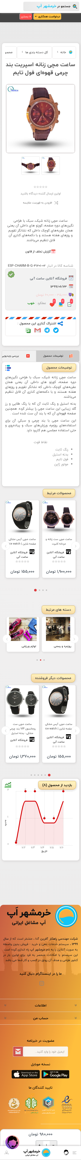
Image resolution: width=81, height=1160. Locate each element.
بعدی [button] (5, 546)
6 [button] (31, 776)
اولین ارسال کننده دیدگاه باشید (41, 193)
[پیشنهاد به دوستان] (37, 330)
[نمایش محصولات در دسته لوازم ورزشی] (23, 629)
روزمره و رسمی (62, 646)
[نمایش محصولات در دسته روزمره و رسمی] (58, 629)
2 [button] (43, 590)
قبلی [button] (75, 546)
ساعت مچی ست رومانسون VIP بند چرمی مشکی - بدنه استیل (22, 730)
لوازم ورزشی (29, 646)
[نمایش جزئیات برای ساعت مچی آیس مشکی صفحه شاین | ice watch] (22, 517)
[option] (59, 539)
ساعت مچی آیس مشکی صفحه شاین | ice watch (22, 541)
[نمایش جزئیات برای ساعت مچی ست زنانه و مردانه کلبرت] (59, 517)
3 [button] (39, 590)
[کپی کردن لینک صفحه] (28, 330)
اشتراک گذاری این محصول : (36, 323)
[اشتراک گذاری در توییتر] (56, 330)
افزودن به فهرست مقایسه (37, 203)
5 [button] (34, 776)
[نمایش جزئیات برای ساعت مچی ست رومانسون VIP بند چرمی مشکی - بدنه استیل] (22, 703)
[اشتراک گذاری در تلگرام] (47, 330)
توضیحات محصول (53, 356)
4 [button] (35, 590)
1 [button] (46, 590)
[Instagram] (41, 984)
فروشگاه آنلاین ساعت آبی (48, 278)
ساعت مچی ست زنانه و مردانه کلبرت (59, 541)
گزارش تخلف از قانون (38, 251)
